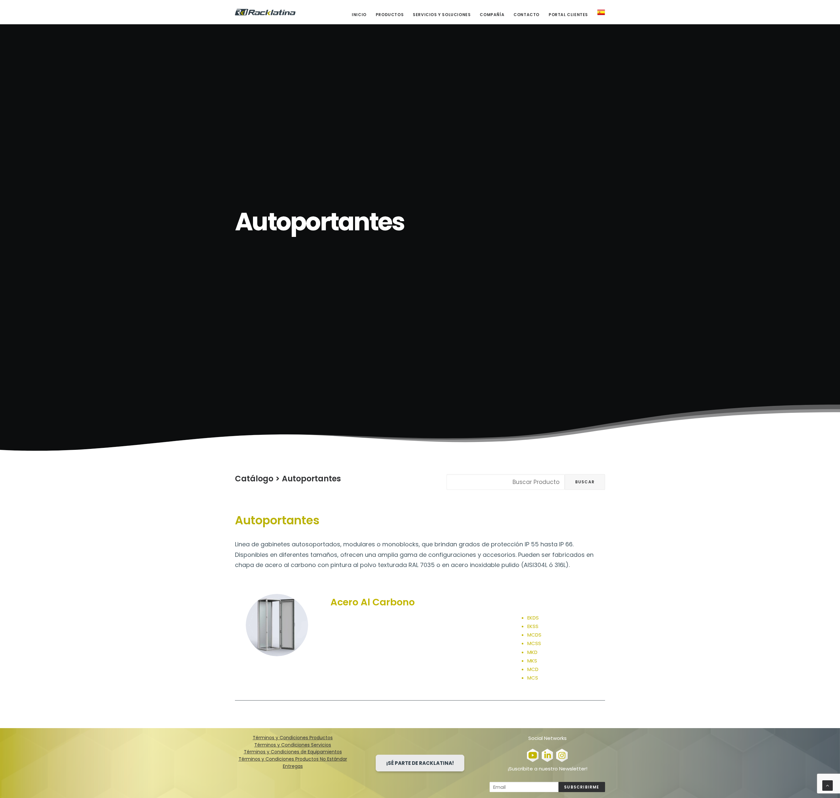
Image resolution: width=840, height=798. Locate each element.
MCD (532, 669)
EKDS (533, 617)
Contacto (526, 14)
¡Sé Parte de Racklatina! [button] (420, 763)
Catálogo (254, 478)
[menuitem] (361, 15)
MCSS (534, 643)
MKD (532, 652)
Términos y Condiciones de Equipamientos (293, 751)
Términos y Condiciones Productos (293, 737)
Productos (390, 14)
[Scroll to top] (827, 785)
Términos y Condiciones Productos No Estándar (293, 759)
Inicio (359, 14)
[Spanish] (599, 12)
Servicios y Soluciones (442, 14)
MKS (532, 660)
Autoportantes (311, 478)
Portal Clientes (568, 14)
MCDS (534, 634)
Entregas (293, 766)
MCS (532, 677)
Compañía (492, 14)
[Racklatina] (265, 12)
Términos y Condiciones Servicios (292, 745)
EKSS (532, 626)
